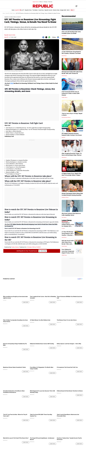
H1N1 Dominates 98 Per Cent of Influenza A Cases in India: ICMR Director (70, 93)
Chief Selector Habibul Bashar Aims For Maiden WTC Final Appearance (68, 225)
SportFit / (8, 13)
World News (64, 75)
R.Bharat (41, 1)
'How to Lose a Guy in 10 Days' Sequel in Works (72, 114)
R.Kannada (50, 1)
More (72, 10)
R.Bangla (45, 1)
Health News (64, 97)
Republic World (35, 1)
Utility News (64, 255)
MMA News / (13, 13)
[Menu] (75, 6)
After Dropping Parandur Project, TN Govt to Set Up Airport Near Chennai (71, 154)
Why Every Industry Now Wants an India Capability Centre (71, 214)
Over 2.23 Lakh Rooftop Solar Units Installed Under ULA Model (71, 32)
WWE (11, 83)
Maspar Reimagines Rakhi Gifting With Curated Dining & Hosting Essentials (72, 194)
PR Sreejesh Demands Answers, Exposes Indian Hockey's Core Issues (72, 134)
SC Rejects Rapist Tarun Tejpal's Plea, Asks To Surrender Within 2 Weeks (71, 174)
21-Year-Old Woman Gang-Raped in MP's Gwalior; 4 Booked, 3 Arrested (71, 52)
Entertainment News (66, 117)
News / (4, 13)
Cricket (63, 228)
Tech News (64, 217)
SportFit (6, 37)
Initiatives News (65, 197)
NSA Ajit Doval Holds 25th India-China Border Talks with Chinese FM (72, 72)
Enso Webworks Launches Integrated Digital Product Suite (68, 251)
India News (64, 35)
